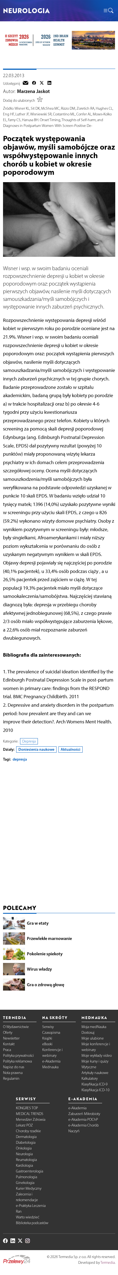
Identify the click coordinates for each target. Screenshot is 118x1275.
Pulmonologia (26, 1177)
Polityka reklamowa (17, 1061)
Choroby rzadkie (28, 1131)
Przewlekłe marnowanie (49, 938)
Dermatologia (26, 1136)
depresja (20, 759)
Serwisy (48, 1026)
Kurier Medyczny (28, 1188)
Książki (47, 1038)
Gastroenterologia (29, 1171)
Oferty (7, 1032)
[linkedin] (49, 83)
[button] (108, 11)
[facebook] (34, 83)
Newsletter (11, 1038)
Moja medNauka (94, 1026)
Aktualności (70, 749)
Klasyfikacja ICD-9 (95, 1084)
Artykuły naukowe (95, 1072)
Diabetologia (25, 1142)
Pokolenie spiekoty (45, 953)
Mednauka (50, 1067)
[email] (25, 83)
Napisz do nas (13, 1067)
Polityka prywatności (18, 1055)
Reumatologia (26, 1159)
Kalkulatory (90, 1078)
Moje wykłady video (97, 1055)
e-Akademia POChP (83, 1119)
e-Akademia (51, 1061)
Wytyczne (89, 1067)
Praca (7, 1049)
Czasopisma (51, 1032)
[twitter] (42, 83)
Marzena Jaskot (33, 91)
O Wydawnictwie (16, 1026)
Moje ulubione (93, 1038)
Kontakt (9, 1044)
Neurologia (24, 1154)
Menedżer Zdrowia (30, 1119)
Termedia (107, 1262)
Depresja (29, 741)
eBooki (47, 1044)
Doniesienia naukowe (36, 749)
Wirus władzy (39, 969)
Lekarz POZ (24, 1125)
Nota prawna (13, 1072)
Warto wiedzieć (27, 1217)
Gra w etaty (38, 923)
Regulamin (11, 1078)
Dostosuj (88, 1032)
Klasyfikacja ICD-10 (95, 1090)
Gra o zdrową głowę (45, 984)
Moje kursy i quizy (95, 1061)
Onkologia (24, 1148)
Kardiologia (24, 1165)
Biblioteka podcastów (32, 1223)
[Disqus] (59, 834)
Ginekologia (25, 1182)
